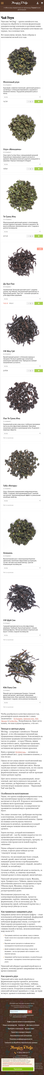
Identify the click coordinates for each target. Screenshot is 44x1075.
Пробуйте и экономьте (16, 1028)
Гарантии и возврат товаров (21, 1032)
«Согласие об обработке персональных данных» (14, 1062)
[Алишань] (22, 532)
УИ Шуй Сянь (20, 752)
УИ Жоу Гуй (9, 351)
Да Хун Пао (9, 284)
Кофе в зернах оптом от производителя (21, 1021)
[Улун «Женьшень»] (22, 128)
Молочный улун (11, 82)
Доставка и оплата (32, 1025)
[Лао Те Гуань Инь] (22, 397)
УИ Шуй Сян (9, 620)
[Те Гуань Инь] (22, 195)
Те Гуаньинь (18, 718)
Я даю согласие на (23, 1015)
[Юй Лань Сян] (22, 666)
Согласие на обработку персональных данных (21, 1042)
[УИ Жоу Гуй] (22, 330)
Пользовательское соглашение (21, 1035)
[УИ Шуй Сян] (22, 599)
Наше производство (10, 1025)
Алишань (7, 553)
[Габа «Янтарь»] (22, 465)
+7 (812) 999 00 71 (23, 1052)
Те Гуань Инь (9, 216)
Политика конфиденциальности (21, 1039)
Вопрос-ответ (29, 1028)
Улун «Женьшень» (12, 149)
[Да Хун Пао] (22, 263)
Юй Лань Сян (9, 687)
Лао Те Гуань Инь (11, 418)
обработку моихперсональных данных (23, 1015)
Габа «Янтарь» (10, 486)
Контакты (21, 1025)
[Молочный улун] (22, 61)
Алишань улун (28, 718)
